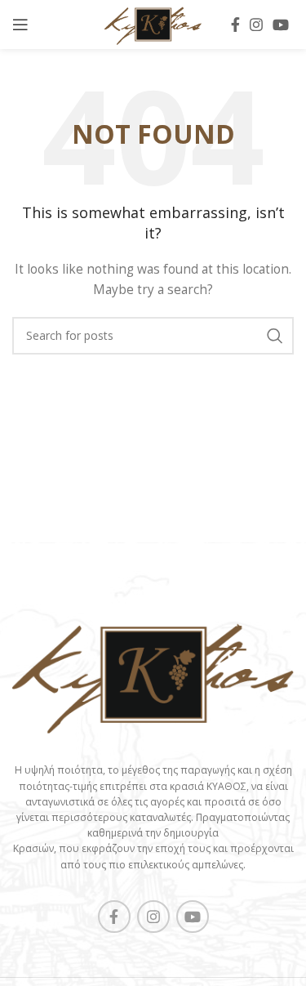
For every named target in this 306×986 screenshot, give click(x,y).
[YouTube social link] (281, 24)
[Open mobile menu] (20, 24)
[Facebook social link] (235, 24)
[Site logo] (153, 23)
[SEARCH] (275, 336)
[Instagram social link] (256, 24)
